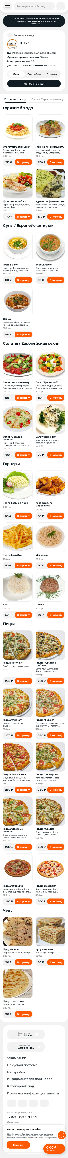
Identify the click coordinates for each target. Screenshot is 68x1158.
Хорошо (18, 1145)
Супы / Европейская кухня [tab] (49, 99)
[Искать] (51, 6)
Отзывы (51, 74)
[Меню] (7, 6)
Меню (16, 74)
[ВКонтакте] (11, 1103)
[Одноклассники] (33, 1103)
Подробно (34, 74)
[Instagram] (44, 1103)
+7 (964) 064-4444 (22, 1116)
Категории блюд (20, 1086)
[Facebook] (22, 1103)
